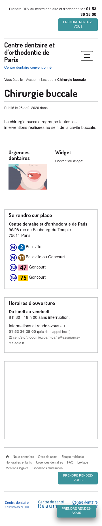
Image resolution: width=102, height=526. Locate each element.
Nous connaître (23, 456)
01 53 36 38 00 (22, 331)
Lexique (47, 79)
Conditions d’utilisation (48, 468)
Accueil (31, 79)
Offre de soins (48, 456)
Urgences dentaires (49, 462)
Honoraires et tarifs (19, 462)
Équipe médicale (72, 456)
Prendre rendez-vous (78, 24)
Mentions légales (17, 468)
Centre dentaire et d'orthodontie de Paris (29, 52)
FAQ (70, 462)
